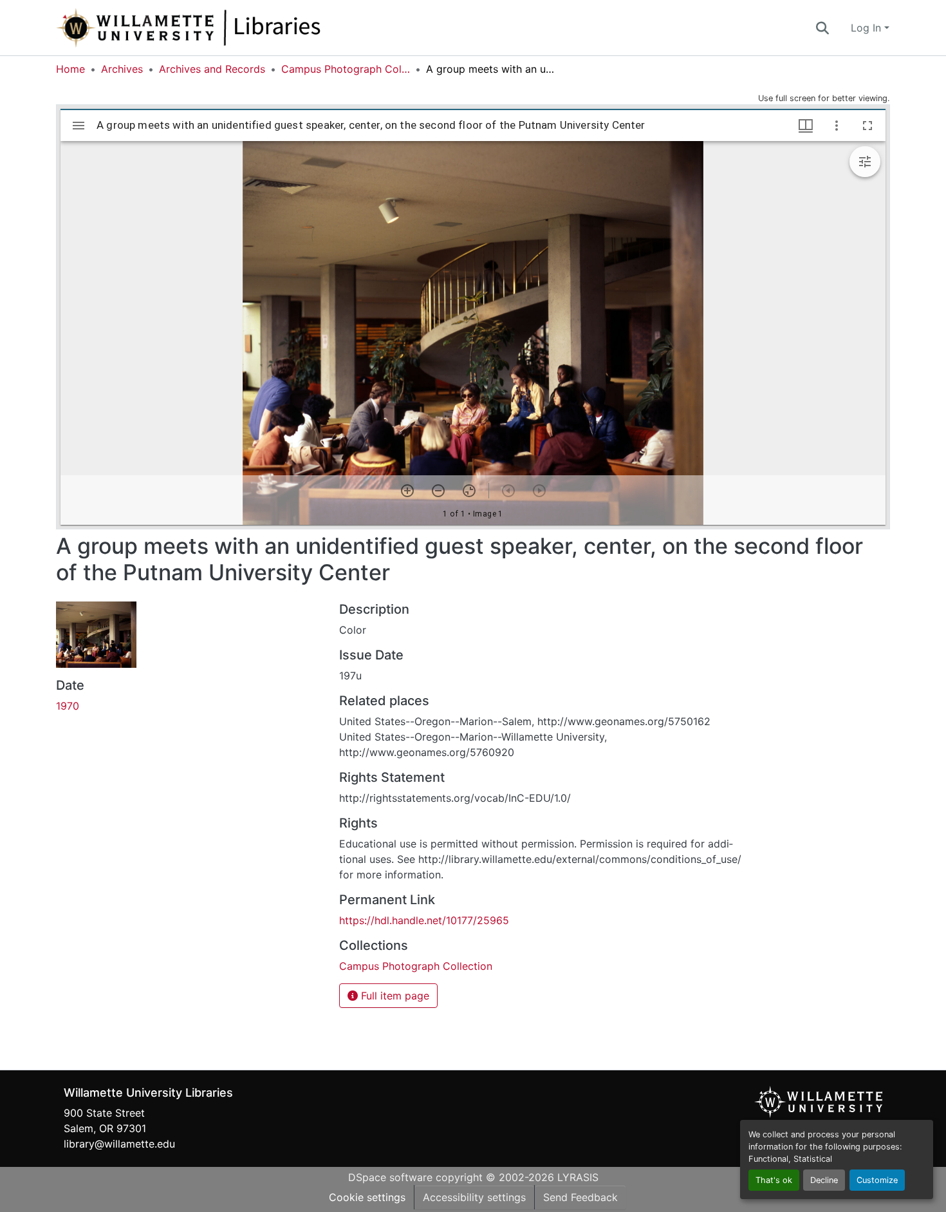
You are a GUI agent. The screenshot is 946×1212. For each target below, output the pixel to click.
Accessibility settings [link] (474, 1197)
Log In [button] (867, 27)
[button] (231, 27)
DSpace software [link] (390, 1177)
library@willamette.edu (119, 1143)
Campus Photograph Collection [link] (345, 68)
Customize (877, 1180)
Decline (824, 1180)
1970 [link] (67, 705)
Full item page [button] (393, 995)
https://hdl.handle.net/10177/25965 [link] (424, 920)
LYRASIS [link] (577, 1177)
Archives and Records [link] (212, 68)
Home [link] (70, 68)
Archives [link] (122, 68)
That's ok (774, 1180)
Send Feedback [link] (580, 1197)
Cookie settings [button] (367, 1197)
